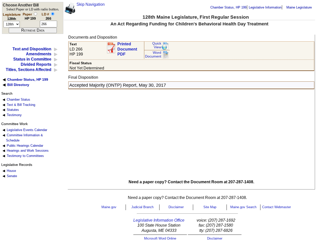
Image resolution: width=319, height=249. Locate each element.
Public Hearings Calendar (25, 145)
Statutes (13, 110)
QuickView (156, 45)
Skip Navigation (91, 4)
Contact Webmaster (276, 207)
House (11, 171)
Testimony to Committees (25, 156)
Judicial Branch (142, 207)
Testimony (14, 115)
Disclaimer (176, 207)
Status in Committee (32, 59)
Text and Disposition (31, 49)
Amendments (38, 54)
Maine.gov (108, 207)
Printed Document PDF (127, 48)
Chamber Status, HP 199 (228, 7)
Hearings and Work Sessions (28, 150)
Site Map (209, 207)
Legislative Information (265, 7)
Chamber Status (18, 99)
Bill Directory (18, 85)
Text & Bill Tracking (21, 105)
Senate (12, 176)
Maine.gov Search (243, 207)
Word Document (153, 55)
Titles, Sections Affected (28, 69)
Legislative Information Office (158, 220)
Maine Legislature (299, 7)
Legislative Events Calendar (27, 130)
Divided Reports (36, 64)
